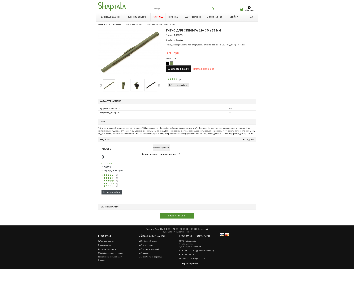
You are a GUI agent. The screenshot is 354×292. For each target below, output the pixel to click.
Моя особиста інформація (150, 257)
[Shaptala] (123, 6)
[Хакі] (171, 63)
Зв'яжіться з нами (106, 241)
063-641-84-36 (187, 254)
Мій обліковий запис (148, 241)
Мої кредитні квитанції (149, 249)
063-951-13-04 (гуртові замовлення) (197, 250)
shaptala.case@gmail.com (193, 258)
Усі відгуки (248, 139)
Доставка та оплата (107, 249)
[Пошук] (212, 8)
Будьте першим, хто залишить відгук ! (161, 154)
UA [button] (251, 17)
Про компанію (104, 245)
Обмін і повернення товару (110, 253)
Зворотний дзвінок (189, 264)
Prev (100, 85)
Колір (169, 59)
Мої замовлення (146, 245)
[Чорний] (167, 63)
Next (159, 85)
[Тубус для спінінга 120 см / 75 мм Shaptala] (109, 85)
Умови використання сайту (110, 257)
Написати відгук (180, 85)
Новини (101, 260)
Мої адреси (144, 253)
